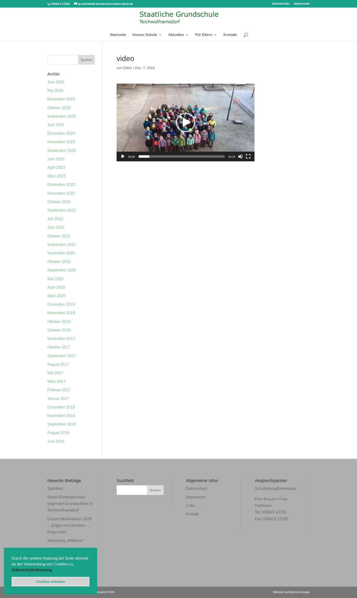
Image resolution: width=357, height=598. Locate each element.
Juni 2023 (55, 159)
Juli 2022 (55, 219)
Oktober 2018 (59, 330)
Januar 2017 (58, 399)
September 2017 (61, 356)
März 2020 (56, 296)
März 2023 (56, 176)
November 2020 (61, 253)
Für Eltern (203, 35)
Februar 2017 (59, 390)
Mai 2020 (55, 279)
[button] (53, 570)
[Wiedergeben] (122, 156)
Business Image (299, 592)
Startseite (118, 35)
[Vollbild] (248, 156)
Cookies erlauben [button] (50, 581)
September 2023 (61, 150)
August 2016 (58, 433)
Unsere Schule (144, 35)
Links (190, 505)
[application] (186, 122)
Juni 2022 (55, 227)
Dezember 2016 (61, 407)
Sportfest (55, 488)
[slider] (182, 156)
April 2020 (56, 287)
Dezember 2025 (61, 99)
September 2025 (61, 116)
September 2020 (61, 270)
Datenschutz (280, 3)
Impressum (302, 3)
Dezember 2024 (61, 133)
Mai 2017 (55, 373)
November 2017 (61, 339)
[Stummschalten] (240, 156)
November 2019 (61, 313)
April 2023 (56, 167)
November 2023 (61, 142)
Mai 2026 (55, 90)
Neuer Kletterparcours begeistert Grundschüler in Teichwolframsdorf (70, 503)
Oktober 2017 (59, 347)
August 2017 (58, 364)
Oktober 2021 (59, 236)
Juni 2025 (55, 125)
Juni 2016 (55, 441)
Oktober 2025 (59, 108)
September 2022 (61, 210)
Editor (127, 68)
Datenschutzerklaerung (32, 570)
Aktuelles (176, 35)
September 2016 (61, 424)
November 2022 (61, 193)
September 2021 (61, 245)
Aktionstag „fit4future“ (65, 540)
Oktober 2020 (59, 262)
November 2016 (61, 416)
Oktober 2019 (59, 322)
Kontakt (230, 35)
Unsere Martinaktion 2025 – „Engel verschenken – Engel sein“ (69, 525)
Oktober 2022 (59, 202)
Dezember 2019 (61, 304)
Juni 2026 (55, 82)
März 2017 (56, 381)
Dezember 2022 (61, 184)
